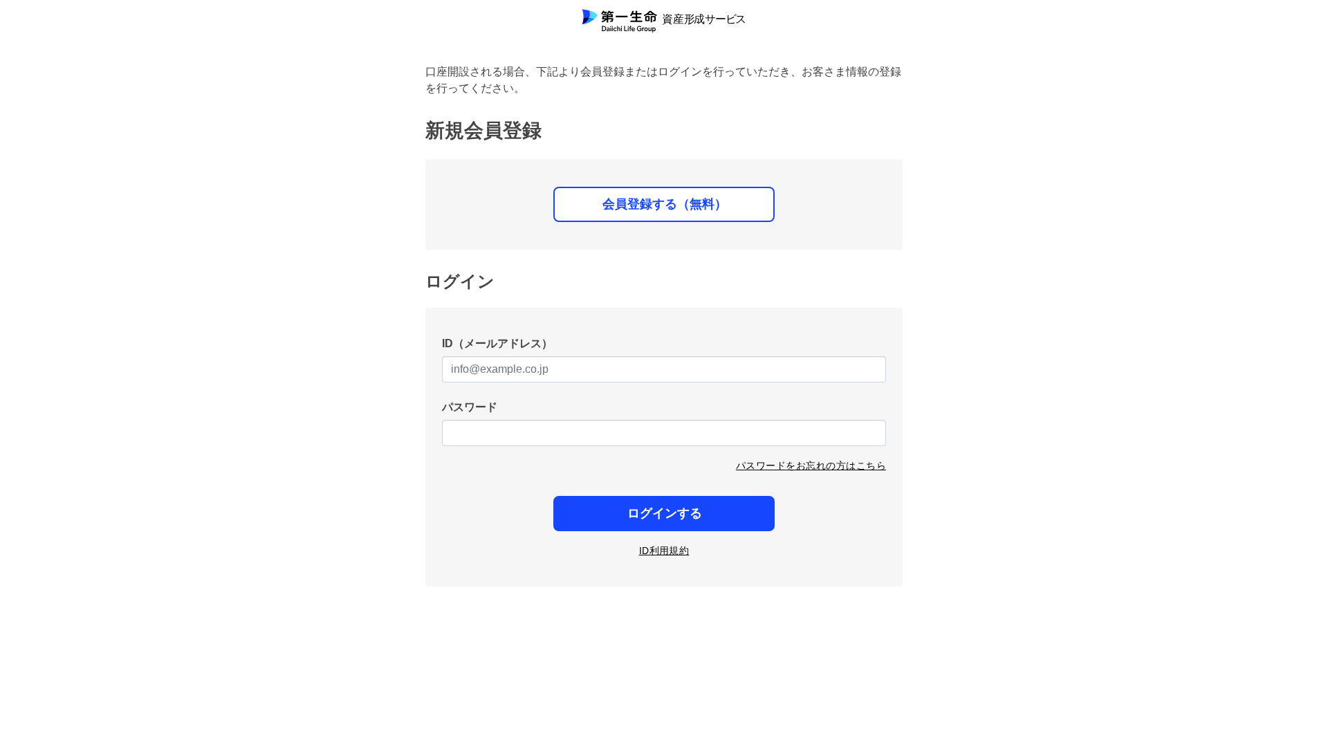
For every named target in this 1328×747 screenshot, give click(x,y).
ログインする (664, 513)
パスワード (469, 407)
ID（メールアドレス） (497, 343)
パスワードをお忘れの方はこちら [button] (811, 465)
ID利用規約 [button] (664, 550)
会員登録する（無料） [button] (664, 204)
